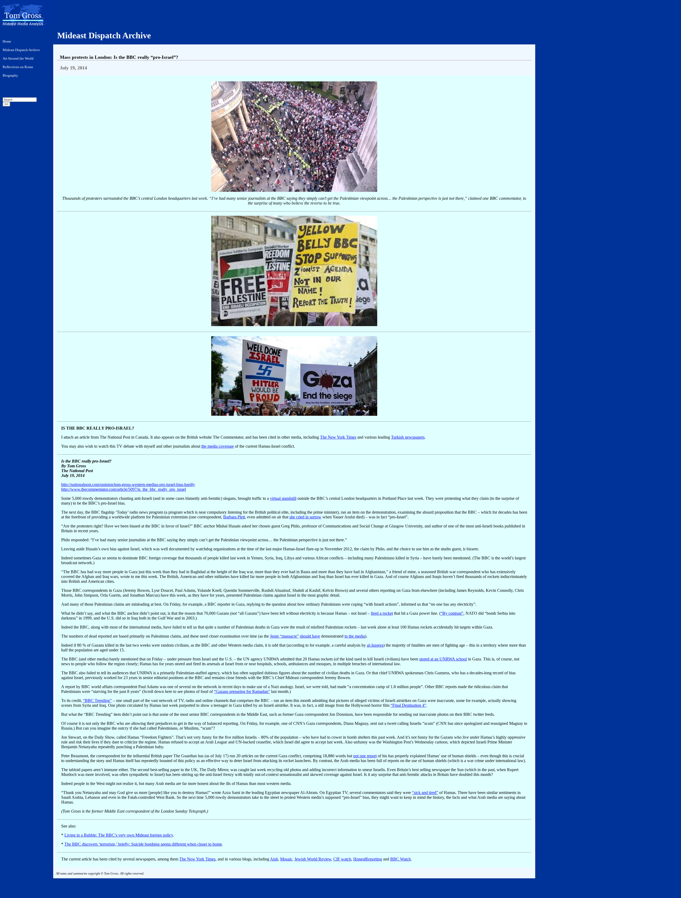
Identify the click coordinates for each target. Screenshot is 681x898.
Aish (274, 859)
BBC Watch (400, 859)
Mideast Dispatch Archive (104, 35)
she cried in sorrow (305, 517)
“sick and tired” (425, 792)
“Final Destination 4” (408, 705)
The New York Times (338, 437)
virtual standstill (283, 498)
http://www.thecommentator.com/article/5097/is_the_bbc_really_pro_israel (123, 489)
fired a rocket (382, 613)
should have (310, 636)
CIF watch (342, 859)
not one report (365, 756)
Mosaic (286, 859)
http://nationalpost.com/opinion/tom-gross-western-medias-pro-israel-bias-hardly (128, 484)
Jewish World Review (312, 859)
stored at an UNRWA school (443, 659)
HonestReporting (367, 859)
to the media (354, 636)
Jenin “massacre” (284, 636)
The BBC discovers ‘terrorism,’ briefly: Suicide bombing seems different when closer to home (143, 844)
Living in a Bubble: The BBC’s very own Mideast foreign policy (118, 835)
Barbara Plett (234, 517)
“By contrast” (452, 613)
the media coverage (217, 446)
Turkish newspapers (408, 437)
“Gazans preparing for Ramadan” (242, 691)
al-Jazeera (375, 645)
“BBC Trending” (97, 700)
